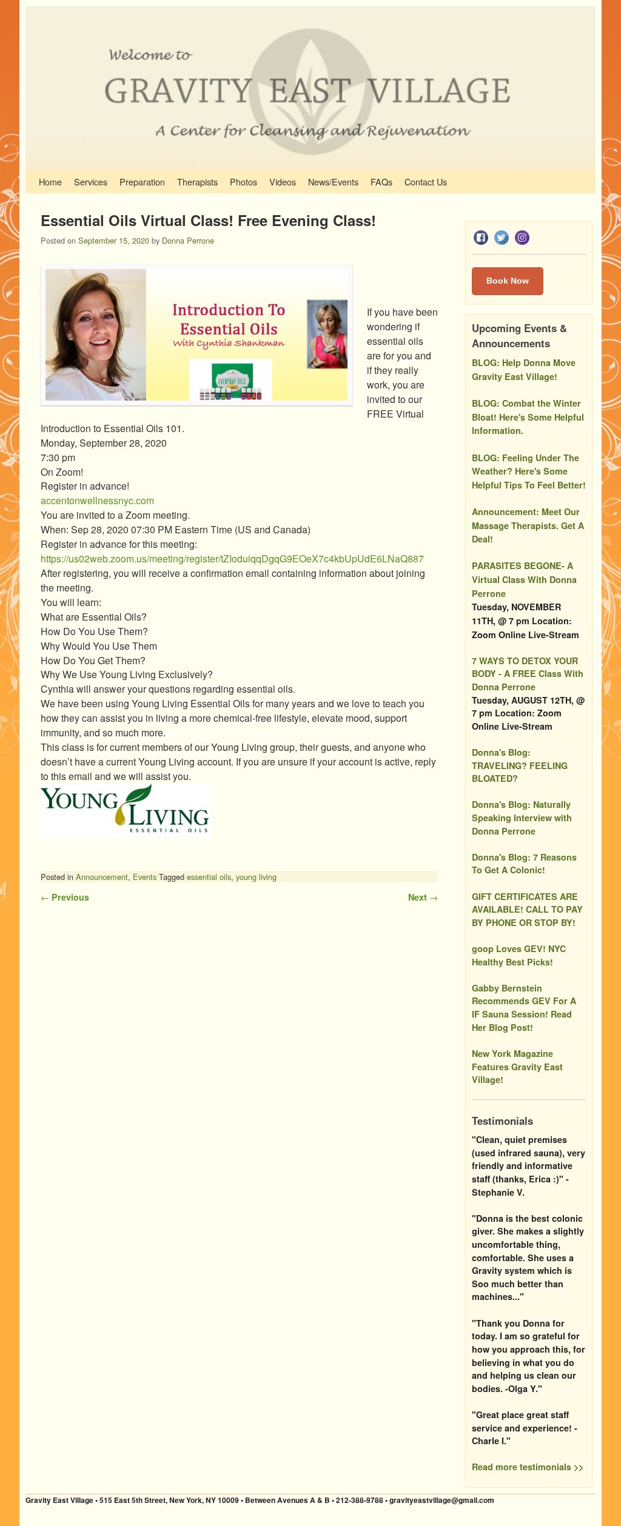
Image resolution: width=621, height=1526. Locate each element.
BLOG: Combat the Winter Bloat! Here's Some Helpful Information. (528, 416)
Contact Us (425, 181)
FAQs (381, 181)
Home (50, 181)
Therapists (197, 181)
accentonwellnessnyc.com (97, 500)
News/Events (333, 181)
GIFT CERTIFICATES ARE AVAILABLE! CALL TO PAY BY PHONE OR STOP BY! (527, 909)
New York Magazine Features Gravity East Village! (517, 1066)
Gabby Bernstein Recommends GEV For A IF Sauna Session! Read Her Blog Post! (524, 1007)
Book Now (507, 280)
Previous (65, 897)
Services (90, 181)
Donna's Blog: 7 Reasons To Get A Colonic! (524, 863)
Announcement (102, 876)
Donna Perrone (188, 240)
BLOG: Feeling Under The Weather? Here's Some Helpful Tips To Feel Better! (529, 471)
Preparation (142, 181)
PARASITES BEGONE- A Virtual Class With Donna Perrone (524, 579)
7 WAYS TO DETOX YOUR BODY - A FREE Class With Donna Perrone (527, 674)
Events (144, 876)
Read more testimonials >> (527, 1467)
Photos (243, 181)
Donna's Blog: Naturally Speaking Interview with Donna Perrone (522, 817)
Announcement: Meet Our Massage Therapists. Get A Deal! (528, 525)
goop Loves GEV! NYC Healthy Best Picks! (519, 955)
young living (256, 876)
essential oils (209, 876)
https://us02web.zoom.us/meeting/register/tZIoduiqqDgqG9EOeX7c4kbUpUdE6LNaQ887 (233, 558)
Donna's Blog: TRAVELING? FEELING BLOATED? (520, 765)
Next (423, 897)
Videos (282, 181)
